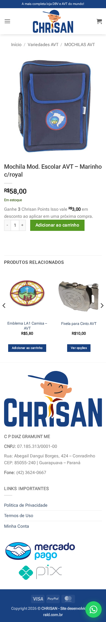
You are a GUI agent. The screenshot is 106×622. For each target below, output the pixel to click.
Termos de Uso (18, 515)
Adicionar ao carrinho (57, 225)
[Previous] (4, 316)
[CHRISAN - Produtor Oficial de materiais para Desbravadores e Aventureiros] (53, 21)
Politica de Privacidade (26, 505)
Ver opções (79, 348)
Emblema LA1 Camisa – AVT (27, 325)
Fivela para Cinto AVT (78, 323)
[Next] (101, 316)
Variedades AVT (43, 44)
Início (16, 44)
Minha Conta (16, 526)
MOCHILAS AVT (79, 44)
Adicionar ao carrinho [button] (27, 348)
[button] (7, 21)
